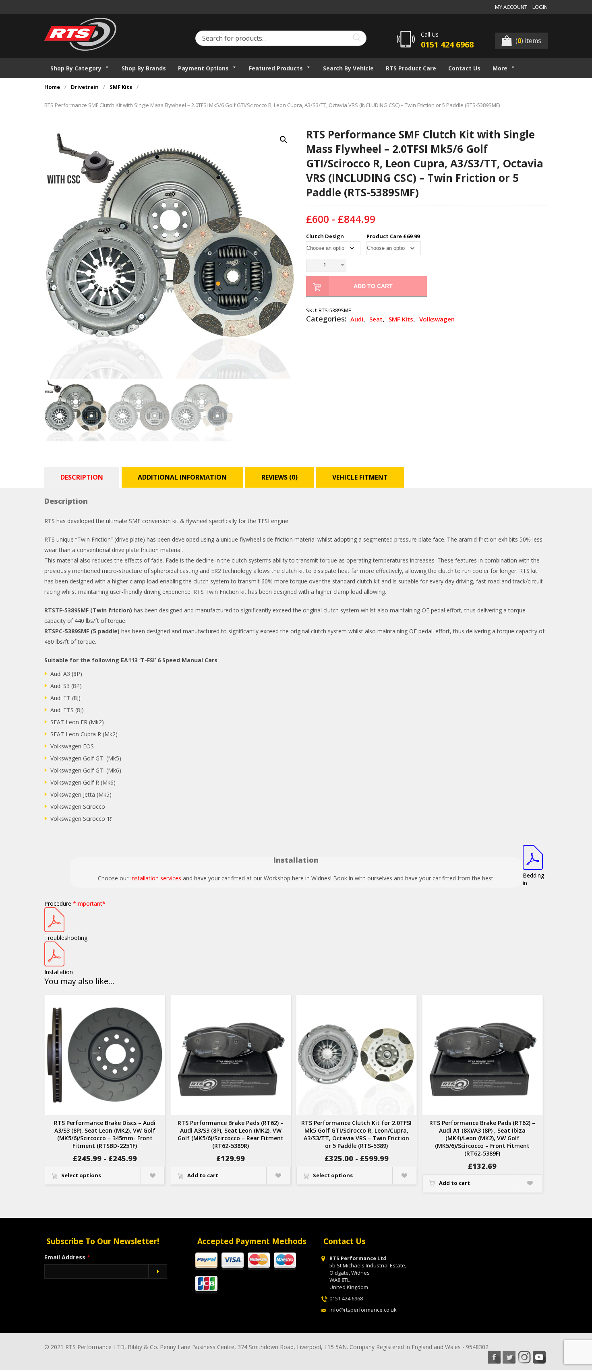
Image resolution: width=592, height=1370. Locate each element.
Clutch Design (325, 236)
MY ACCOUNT (511, 6)
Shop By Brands (144, 68)
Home (52, 87)
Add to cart (373, 286)
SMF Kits (121, 87)
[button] (283, 139)
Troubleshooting (65, 937)
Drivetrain (85, 87)
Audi (356, 319)
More (500, 68)
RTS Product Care (411, 68)
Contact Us (464, 68)
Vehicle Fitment (360, 477)
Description (81, 477)
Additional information (182, 477)
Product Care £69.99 (393, 236)
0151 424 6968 (447, 44)
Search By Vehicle (348, 68)
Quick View (152, 1175)
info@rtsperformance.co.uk (363, 1309)
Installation (58, 972)
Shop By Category (75, 68)
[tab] (82, 477)
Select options (81, 1175)
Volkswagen (437, 319)
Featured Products (276, 68)
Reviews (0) (279, 477)
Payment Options (203, 68)
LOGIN (540, 6)
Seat (376, 319)
